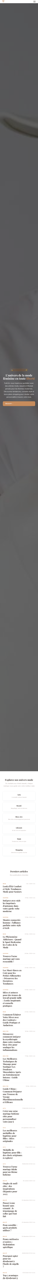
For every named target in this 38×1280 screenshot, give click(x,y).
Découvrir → (9, 403)
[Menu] (34, 1)
